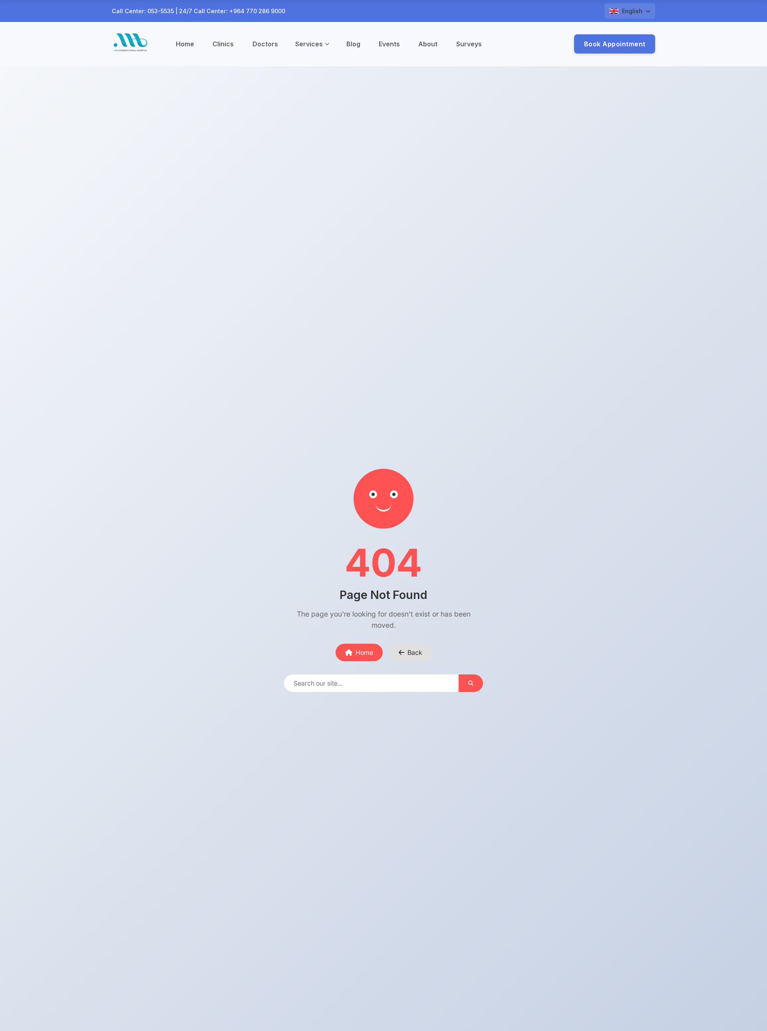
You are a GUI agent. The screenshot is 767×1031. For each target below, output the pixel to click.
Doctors (265, 44)
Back (414, 652)
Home (185, 44)
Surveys (469, 44)
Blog (353, 44)
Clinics (223, 44)
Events (389, 44)
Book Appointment (615, 44)
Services (309, 44)
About (427, 44)
